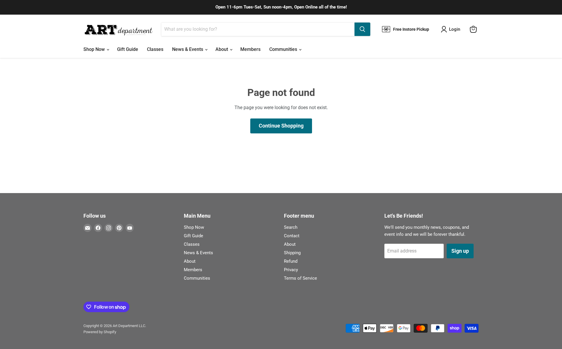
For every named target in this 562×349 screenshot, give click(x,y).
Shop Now (94, 49)
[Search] (362, 29)
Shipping (292, 252)
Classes (155, 49)
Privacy (291, 269)
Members (250, 49)
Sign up (460, 251)
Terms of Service (300, 278)
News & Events (188, 49)
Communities (283, 49)
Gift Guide (127, 49)
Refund (290, 261)
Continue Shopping (281, 126)
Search (290, 227)
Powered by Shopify (99, 332)
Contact (291, 235)
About (222, 49)
